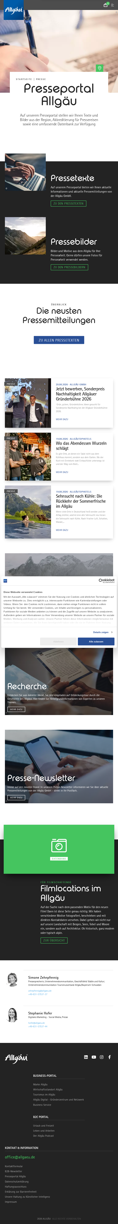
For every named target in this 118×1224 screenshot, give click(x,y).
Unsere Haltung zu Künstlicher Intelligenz (27, 1196)
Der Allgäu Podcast (43, 1135)
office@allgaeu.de (20, 1157)
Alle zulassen (96, 641)
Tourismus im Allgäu (44, 1094)
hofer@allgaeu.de (36, 1023)
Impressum (11, 1201)
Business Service (42, 1104)
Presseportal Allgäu (15, 1176)
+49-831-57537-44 (37, 1026)
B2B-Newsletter (13, 1171)
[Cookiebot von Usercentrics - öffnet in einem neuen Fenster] (101, 581)
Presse (41, 79)
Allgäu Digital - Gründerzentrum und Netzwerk (58, 1099)
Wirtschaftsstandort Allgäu (48, 1089)
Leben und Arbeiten (44, 1130)
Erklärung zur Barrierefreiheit (21, 1191)
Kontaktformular (14, 1166)
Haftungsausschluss (15, 1186)
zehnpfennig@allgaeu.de (39, 990)
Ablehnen (58, 641)
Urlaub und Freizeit (43, 1125)
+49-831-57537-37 (37, 994)
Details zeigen (100, 632)
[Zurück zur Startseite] (59, 10)
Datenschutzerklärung (17, 1181)
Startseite (24, 79)
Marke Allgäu (40, 1084)
